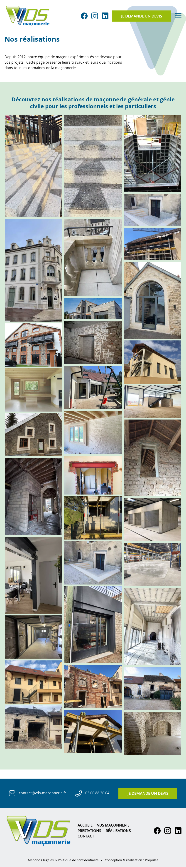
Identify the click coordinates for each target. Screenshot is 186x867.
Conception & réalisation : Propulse (131, 860)
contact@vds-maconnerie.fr (42, 792)
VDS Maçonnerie (113, 825)
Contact (86, 836)
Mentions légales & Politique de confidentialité (63, 860)
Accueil (85, 825)
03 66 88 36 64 (96, 792)
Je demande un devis (141, 16)
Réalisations (118, 830)
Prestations (89, 830)
